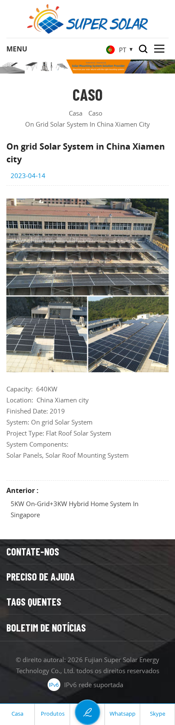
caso (95, 113)
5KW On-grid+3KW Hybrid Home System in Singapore (74, 509)
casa (75, 113)
